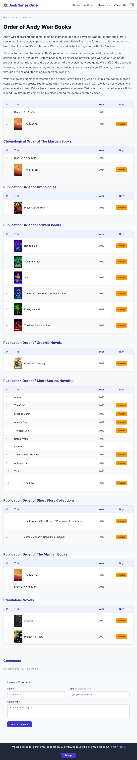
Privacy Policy (117, 746)
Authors (88, 5)
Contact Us (120, 5)
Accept (68, 755)
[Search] (132, 5)
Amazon (121, 124)
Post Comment (19, 724)
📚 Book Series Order (21, 5)
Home (76, 5)
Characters (103, 5)
